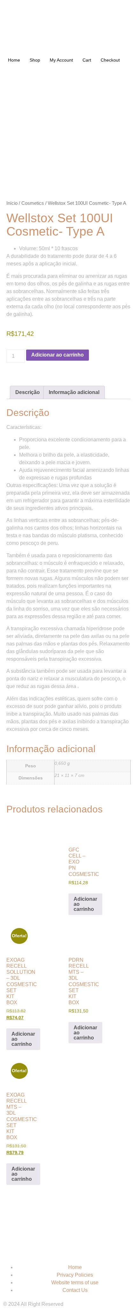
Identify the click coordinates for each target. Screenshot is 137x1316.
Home (14, 60)
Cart (87, 60)
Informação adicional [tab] (74, 392)
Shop (35, 60)
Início (12, 203)
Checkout (110, 60)
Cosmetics (32, 203)
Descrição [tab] (27, 392)
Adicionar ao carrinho (57, 354)
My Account (61, 60)
